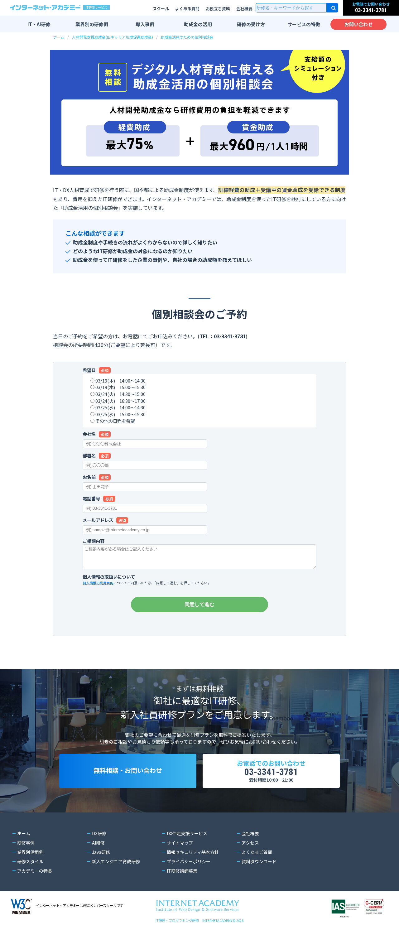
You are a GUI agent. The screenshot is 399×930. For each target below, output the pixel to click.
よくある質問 (187, 9)
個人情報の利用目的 (98, 582)
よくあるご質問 (257, 852)
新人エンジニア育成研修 (116, 861)
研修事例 (26, 843)
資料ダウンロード (259, 861)
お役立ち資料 (218, 9)
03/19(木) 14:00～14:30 (120, 380)
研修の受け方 (251, 24)
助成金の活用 (198, 24)
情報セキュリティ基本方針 (193, 852)
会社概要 (244, 9)
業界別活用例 (30, 852)
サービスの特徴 (303, 24)
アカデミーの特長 (34, 871)
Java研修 (101, 852)
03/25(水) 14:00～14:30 (120, 407)
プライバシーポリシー (188, 861)
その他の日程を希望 (115, 420)
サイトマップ (180, 843)
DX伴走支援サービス (187, 833)
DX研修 (99, 833)
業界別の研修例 (91, 24)
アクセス (250, 843)
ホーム (58, 37)
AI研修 (98, 843)
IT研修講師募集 (182, 871)
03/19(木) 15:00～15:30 (120, 387)
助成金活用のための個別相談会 (187, 37)
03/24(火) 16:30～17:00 (120, 401)
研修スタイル (30, 861)
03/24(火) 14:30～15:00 (120, 394)
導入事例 (145, 24)
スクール (161, 9)
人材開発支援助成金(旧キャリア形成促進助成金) (112, 37)
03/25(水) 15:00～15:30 (120, 414)
